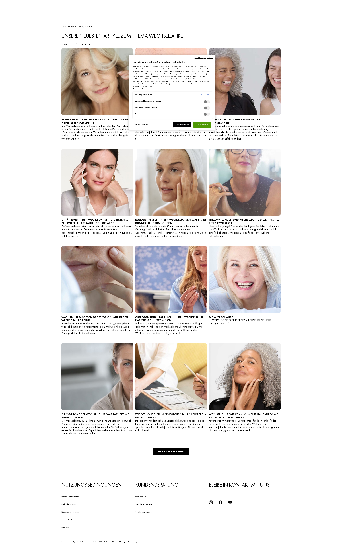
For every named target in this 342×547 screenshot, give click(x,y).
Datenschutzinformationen (143, 89)
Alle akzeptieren (202, 124)
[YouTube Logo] (230, 502)
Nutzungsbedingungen (70, 512)
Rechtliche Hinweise (68, 504)
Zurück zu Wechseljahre (77, 44)
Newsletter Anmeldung (143, 512)
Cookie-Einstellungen (140, 124)
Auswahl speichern (182, 124)
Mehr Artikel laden (171, 451)
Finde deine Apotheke (143, 504)
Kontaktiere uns (141, 496)
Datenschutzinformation (70, 496)
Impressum (65, 527)
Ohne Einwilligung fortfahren (204, 58)
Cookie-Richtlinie (67, 520)
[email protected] (130, 541)
